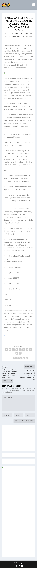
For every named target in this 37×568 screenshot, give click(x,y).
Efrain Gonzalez (22, 33)
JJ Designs (20, 563)
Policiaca (16, 36)
